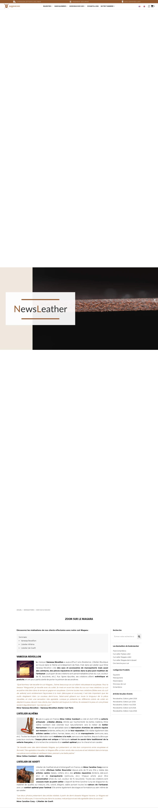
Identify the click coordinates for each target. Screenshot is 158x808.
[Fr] (140, 6)
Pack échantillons (119, 651)
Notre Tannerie (107, 6)
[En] (144, 6)
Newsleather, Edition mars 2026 (125, 711)
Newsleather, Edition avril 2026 (124, 708)
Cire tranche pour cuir (121, 663)
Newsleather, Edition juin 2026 (124, 702)
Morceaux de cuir (76, 6)
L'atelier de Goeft (28, 648)
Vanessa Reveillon (28, 641)
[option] (144, 6)
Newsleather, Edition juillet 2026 (125, 699)
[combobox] (140, 6)
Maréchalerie (118, 681)
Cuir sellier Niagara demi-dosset (125, 660)
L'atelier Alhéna (27, 644)
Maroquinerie (60, 6)
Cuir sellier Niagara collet (122, 657)
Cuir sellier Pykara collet (121, 654)
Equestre (47, 6)
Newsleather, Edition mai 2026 (124, 705)
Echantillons (93, 6)
